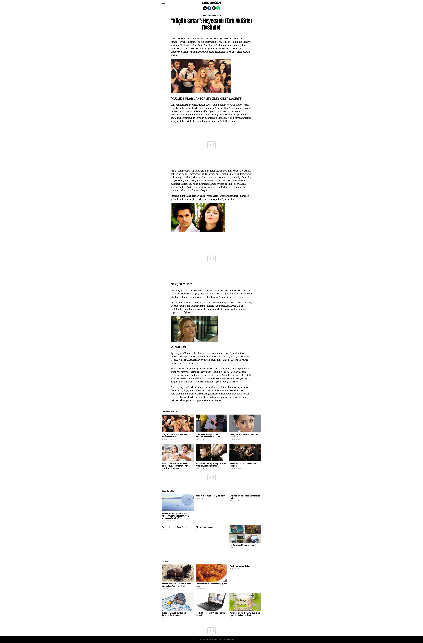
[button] (163, 3)
